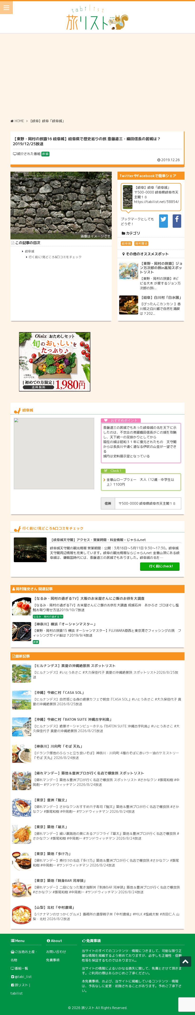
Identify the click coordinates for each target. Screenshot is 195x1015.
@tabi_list (23, 976)
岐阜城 (29, 251)
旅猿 (45, 154)
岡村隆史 (141, 243)
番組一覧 (21, 968)
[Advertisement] (97, 76)
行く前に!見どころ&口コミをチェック (55, 257)
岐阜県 (126, 243)
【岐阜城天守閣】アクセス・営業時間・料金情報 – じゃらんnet (98, 539)
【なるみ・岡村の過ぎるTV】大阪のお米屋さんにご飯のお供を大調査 (89, 598)
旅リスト (88, 1007)
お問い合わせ (56, 951)
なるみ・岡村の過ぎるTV (48, 616)
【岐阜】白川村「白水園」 (161, 297)
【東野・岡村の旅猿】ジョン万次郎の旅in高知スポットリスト (161, 267)
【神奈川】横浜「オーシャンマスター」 (65, 624)
